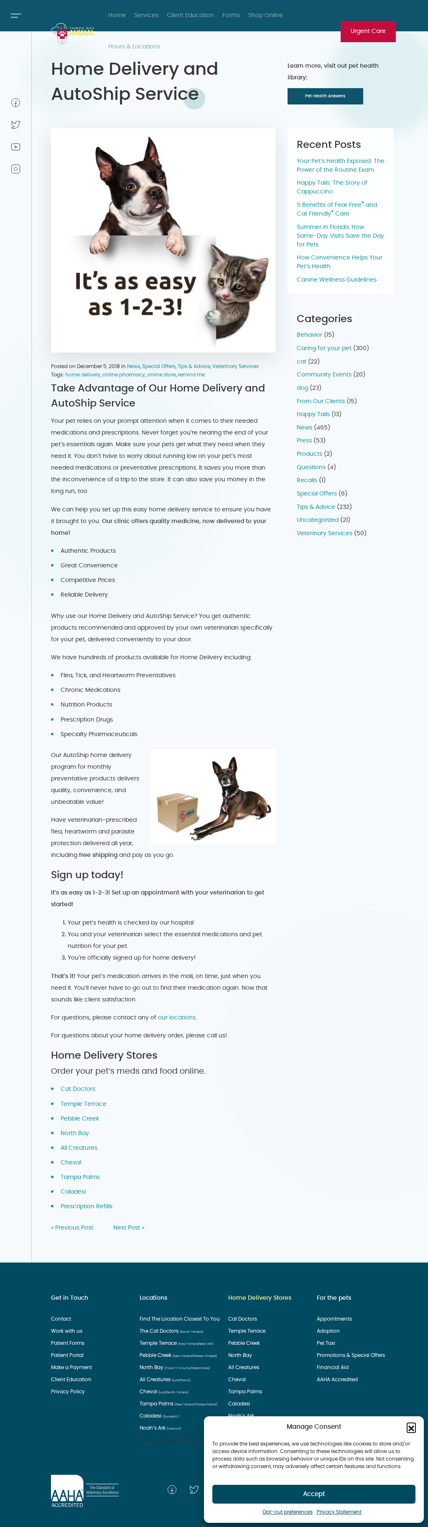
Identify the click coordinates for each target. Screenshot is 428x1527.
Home (117, 15)
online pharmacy (123, 374)
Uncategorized (318, 520)
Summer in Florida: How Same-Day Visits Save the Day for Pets (340, 236)
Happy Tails (313, 414)
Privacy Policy (68, 1391)
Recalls (307, 480)
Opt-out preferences (287, 1511)
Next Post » (128, 1228)
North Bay (75, 1133)
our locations (177, 1018)
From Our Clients (321, 401)
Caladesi (74, 1192)
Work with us (67, 1331)
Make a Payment (72, 1367)
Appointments (335, 1318)
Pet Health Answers (325, 96)
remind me (191, 374)
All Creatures (80, 1148)
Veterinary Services (235, 366)
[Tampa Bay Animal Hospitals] (72, 33)
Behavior (309, 335)
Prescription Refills (87, 1206)
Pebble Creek (81, 1119)
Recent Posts (329, 145)
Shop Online (265, 15)
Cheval (72, 1163)
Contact (61, 1318)
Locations (153, 1298)
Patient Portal (68, 1355)
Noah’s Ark (160, 1427)
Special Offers (159, 366)
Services (146, 15)
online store (161, 374)
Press (304, 441)
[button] (411, 1427)
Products (309, 454)
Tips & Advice (194, 366)
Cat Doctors (79, 1089)
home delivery (82, 374)
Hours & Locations (134, 47)
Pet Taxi (326, 1343)
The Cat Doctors (171, 1331)
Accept (314, 1494)
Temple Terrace (84, 1104)
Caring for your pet (324, 348)
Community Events (324, 375)
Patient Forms (68, 1343)
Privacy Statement (339, 1511)
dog (302, 388)
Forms (231, 15)
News (133, 366)
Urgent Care (368, 31)
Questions (311, 467)
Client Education (190, 15)
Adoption (329, 1331)
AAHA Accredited (338, 1379)
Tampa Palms (81, 1177)
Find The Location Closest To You (180, 1318)
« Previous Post (72, 1228)
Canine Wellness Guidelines (337, 280)
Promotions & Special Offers (351, 1355)
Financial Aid (333, 1367)
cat (301, 362)
